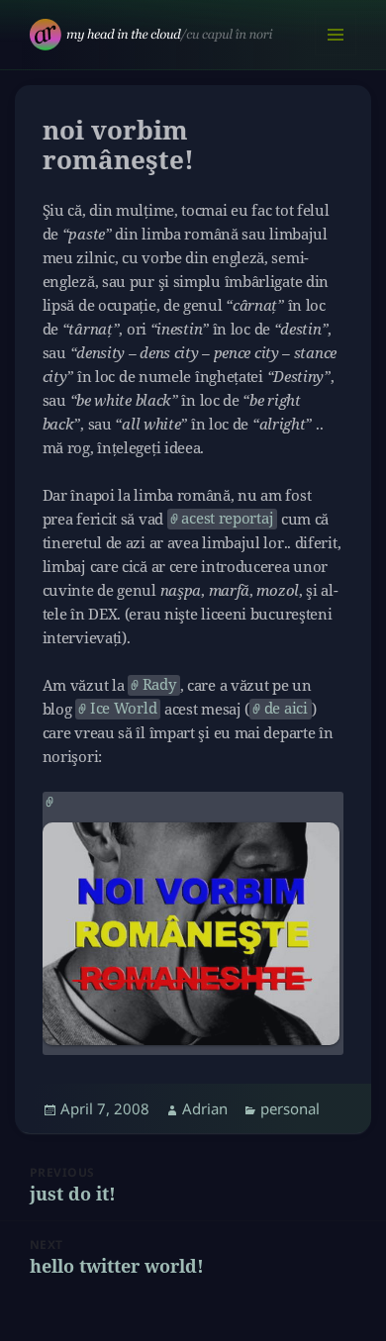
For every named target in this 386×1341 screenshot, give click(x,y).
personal (290, 1108)
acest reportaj (227, 518)
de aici (286, 708)
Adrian (205, 1108)
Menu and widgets (336, 54)
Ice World (123, 708)
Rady (159, 684)
